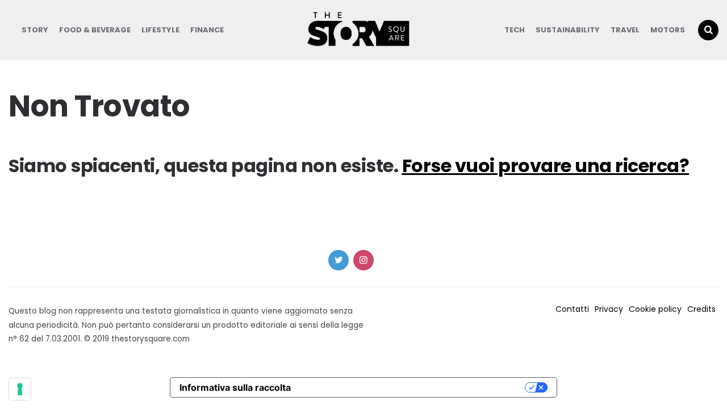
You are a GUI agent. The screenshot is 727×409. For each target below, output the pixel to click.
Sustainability (568, 29)
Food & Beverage (95, 29)
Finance (207, 29)
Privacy (609, 309)
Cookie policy (655, 309)
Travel (625, 29)
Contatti (572, 309)
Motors (667, 29)
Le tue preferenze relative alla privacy (413, 387)
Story (35, 29)
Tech (514, 29)
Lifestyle (160, 29)
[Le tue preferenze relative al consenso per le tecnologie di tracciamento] (20, 389)
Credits (701, 309)
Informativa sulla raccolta (235, 387)
